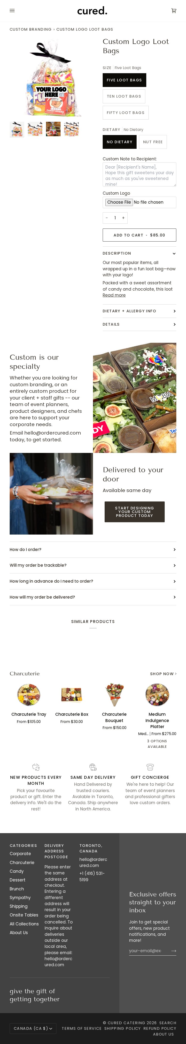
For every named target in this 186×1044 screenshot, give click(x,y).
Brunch (17, 889)
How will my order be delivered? (42, 597)
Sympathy (20, 898)
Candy (16, 871)
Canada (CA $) (31, 1028)
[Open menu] (17, 10)
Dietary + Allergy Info (129, 311)
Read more (114, 295)
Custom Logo (116, 193)
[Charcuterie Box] (72, 695)
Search (167, 1022)
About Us (19, 933)
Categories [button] (23, 845)
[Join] (169, 951)
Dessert (17, 880)
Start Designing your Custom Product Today (134, 512)
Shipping (19, 906)
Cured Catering (127, 1022)
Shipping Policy (122, 1028)
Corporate (20, 854)
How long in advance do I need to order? (51, 581)
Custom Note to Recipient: (130, 159)
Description (117, 253)
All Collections (24, 924)
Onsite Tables (24, 915)
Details (111, 324)
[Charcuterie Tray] (29, 695)
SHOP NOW (162, 673)
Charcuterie (25, 673)
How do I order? (25, 549)
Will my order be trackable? (38, 565)
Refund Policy (159, 1028)
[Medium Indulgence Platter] (157, 695)
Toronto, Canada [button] (90, 848)
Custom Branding (31, 29)
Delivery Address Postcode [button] (56, 851)
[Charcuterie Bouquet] (114, 695)
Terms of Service (82, 1028)
